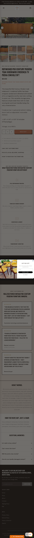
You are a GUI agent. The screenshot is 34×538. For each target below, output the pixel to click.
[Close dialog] (33, 260)
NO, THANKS (25, 274)
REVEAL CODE (25, 272)
